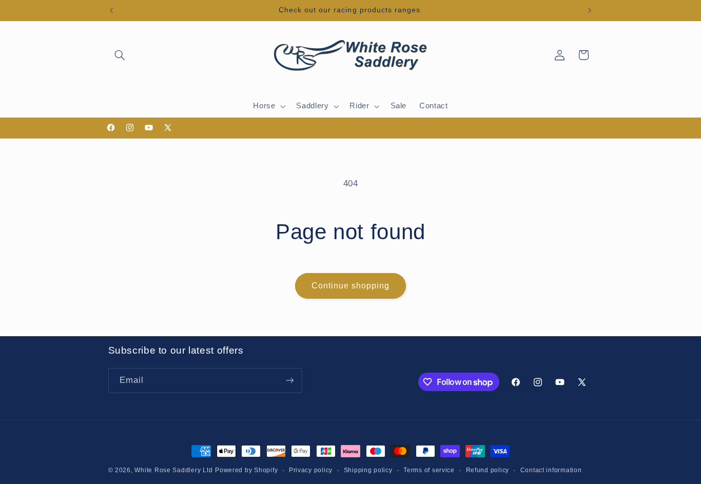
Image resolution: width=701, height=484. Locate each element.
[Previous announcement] (111, 10)
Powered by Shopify (246, 470)
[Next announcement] (589, 10)
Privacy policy (311, 470)
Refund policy (488, 470)
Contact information (551, 470)
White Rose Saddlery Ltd (173, 470)
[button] (120, 55)
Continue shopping (350, 285)
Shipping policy (368, 470)
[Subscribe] (289, 380)
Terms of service (429, 470)
